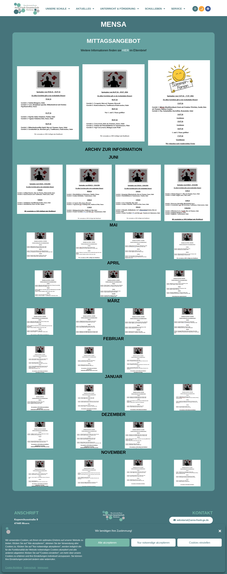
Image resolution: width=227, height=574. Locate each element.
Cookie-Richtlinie (13, 567)
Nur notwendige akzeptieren (153, 542)
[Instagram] (195, 9)
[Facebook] (208, 9)
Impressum (43, 567)
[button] (220, 531)
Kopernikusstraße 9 (26, 519)
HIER (125, 50)
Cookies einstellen (199, 542)
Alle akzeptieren (107, 542)
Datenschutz (30, 567)
